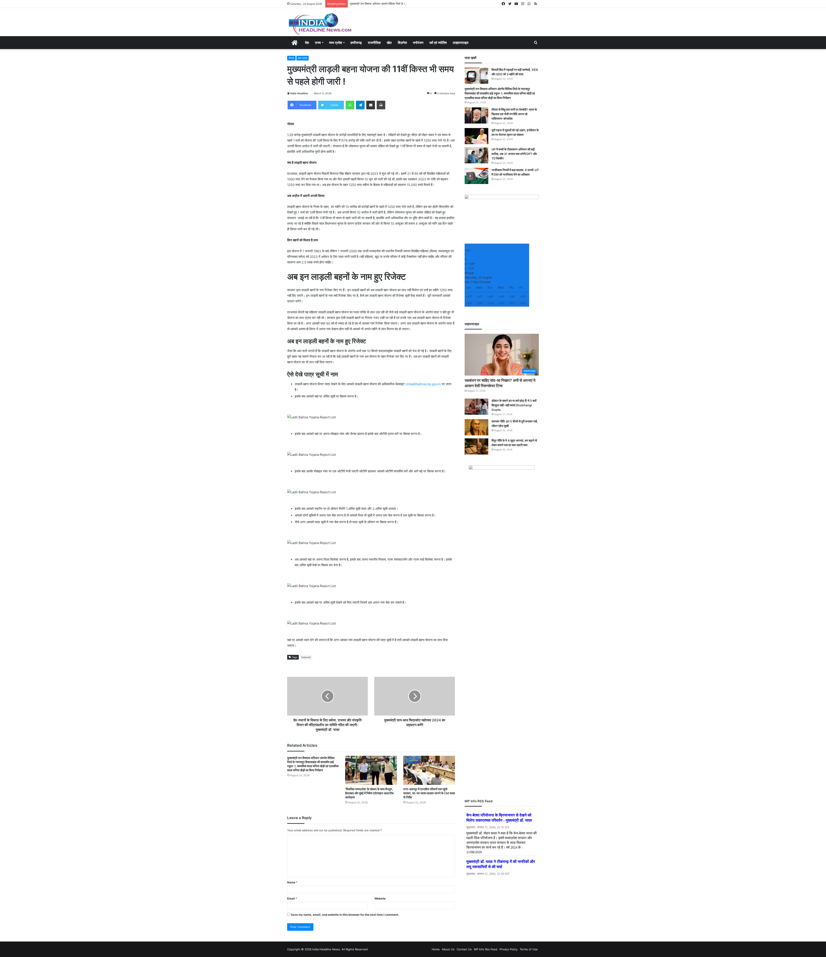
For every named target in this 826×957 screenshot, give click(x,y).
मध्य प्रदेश (335, 42)
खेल (389, 42)
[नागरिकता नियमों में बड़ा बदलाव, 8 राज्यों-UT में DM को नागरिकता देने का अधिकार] (476, 176)
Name (292, 882)
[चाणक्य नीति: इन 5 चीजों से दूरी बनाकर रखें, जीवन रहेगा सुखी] (476, 427)
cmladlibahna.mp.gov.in (423, 384)
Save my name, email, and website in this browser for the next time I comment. (345, 914)
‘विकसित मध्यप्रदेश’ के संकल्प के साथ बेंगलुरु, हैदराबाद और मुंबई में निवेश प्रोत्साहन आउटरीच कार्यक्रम (369, 793)
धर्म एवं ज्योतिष (438, 42)
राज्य (318, 42)
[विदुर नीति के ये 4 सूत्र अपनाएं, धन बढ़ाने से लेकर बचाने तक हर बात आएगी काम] (476, 446)
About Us (448, 949)
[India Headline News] (319, 22)
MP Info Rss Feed (485, 949)
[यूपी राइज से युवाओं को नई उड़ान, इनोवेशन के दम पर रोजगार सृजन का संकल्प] (476, 136)
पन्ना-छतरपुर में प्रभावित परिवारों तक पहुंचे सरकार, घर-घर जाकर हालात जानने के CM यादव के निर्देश (429, 793)
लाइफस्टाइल (460, 42)
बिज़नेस (402, 42)
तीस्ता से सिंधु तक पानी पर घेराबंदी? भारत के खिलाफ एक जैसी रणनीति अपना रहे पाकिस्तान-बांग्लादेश (514, 114)
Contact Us (464, 949)
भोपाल (291, 58)
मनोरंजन (418, 42)
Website (380, 898)
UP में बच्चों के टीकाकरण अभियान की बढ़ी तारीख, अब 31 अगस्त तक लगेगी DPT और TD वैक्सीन (514, 153)
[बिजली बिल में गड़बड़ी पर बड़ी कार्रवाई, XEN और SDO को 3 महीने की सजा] (476, 76)
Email (292, 898)
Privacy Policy (508, 949)
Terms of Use (529, 949)
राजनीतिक (374, 42)
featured (306, 657)
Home (436, 949)
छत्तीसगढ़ (356, 42)
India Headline (299, 93)
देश (307, 42)
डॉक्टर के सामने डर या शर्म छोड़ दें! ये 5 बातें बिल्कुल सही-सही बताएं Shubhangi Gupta (514, 405)
